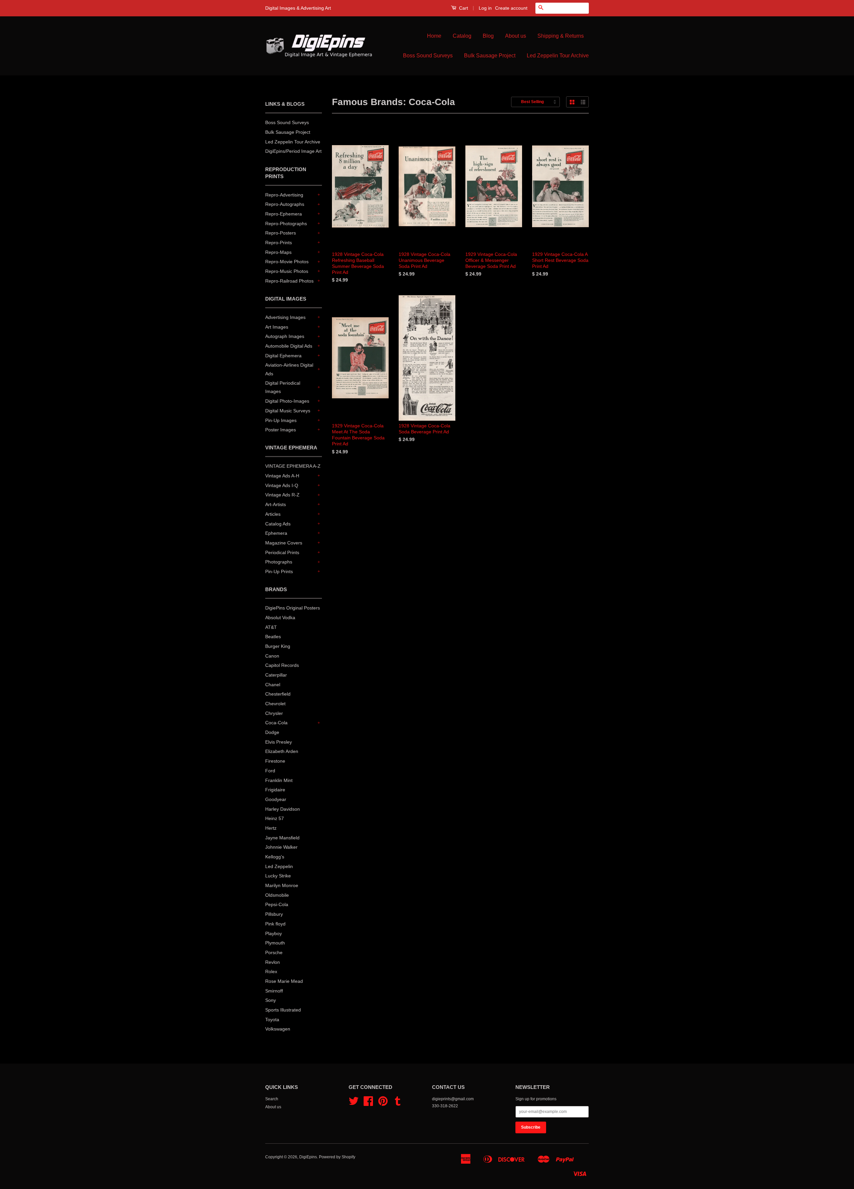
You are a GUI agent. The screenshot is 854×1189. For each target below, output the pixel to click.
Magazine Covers (283, 542)
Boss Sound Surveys (428, 55)
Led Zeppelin (279, 866)
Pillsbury (274, 914)
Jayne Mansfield (282, 837)
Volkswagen (277, 1029)
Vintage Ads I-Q (281, 485)
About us (515, 36)
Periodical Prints (282, 552)
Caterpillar (276, 675)
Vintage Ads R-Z (282, 494)
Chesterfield (278, 694)
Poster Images (280, 429)
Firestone (275, 761)
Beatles (273, 636)
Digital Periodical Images (282, 387)
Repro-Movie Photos (287, 261)
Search (271, 1099)
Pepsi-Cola (276, 904)
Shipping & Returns (560, 36)
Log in (485, 8)
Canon (272, 656)
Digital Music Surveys (287, 410)
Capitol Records (282, 665)
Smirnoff (274, 991)
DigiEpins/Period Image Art (293, 151)
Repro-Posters (280, 233)
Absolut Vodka (280, 617)
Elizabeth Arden (281, 751)
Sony (270, 1000)
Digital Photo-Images (287, 401)
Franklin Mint (279, 780)
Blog (488, 36)
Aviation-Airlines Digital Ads (289, 369)
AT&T (271, 627)
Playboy (273, 933)
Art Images (276, 327)
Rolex (271, 971)
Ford (270, 770)
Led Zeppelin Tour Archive (558, 55)
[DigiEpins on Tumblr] (398, 1103)
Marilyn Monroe (281, 885)
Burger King (277, 646)
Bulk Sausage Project (489, 55)
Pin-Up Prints (279, 571)
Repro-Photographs (286, 223)
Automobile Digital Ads (288, 346)
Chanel (272, 684)
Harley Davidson (282, 809)
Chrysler (274, 713)
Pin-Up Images (281, 420)
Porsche (274, 952)
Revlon (272, 962)
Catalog (462, 36)
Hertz (271, 828)
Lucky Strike (278, 875)
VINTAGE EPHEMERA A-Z (293, 466)
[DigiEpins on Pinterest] (383, 1103)
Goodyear (275, 799)
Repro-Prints (278, 242)
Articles (273, 514)
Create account (511, 8)
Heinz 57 (274, 818)
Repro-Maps (278, 252)
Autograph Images (284, 336)
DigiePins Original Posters (292, 608)
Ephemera (276, 533)
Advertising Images (285, 317)
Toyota (272, 1019)
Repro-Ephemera (283, 214)
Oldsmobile (277, 895)
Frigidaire (275, 789)
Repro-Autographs (284, 204)
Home (434, 36)
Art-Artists (275, 504)
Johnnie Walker (281, 847)
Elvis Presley (278, 742)
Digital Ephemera (283, 355)
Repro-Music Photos (286, 271)
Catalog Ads (278, 523)
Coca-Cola (276, 722)
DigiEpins (308, 1157)
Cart (463, 8)
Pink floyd (275, 923)
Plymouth (275, 942)
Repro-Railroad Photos (289, 281)
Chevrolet (275, 703)
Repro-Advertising (284, 194)
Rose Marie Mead (284, 981)
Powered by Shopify (337, 1157)
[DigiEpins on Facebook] (368, 1103)
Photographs (278, 561)
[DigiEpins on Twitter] (354, 1103)
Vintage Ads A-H (282, 475)
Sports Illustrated (283, 1010)
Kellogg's (274, 856)
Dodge (272, 732)
